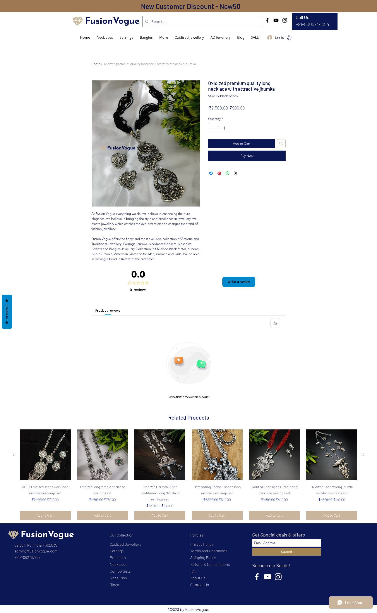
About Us (198, 577)
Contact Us (199, 584)
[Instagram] (285, 20)
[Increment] (225, 128)
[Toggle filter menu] (275, 323)
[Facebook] (267, 20)
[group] (188, 474)
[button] (163, 37)
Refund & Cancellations (210, 564)
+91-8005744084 (312, 24)
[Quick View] (45, 454)
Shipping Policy (203, 557)
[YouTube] (276, 20)
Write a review (239, 282)
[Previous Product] (13, 454)
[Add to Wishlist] (281, 143)
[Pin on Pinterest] (219, 173)
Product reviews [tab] (107, 310)
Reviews (6, 311)
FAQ (193, 571)
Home (95, 64)
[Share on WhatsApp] (227, 173)
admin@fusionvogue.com (36, 551)
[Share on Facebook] (211, 173)
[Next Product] (363, 454)
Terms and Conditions (208, 550)
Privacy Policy (201, 544)
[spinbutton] (218, 128)
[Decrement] (212, 128)
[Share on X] (235, 173)
